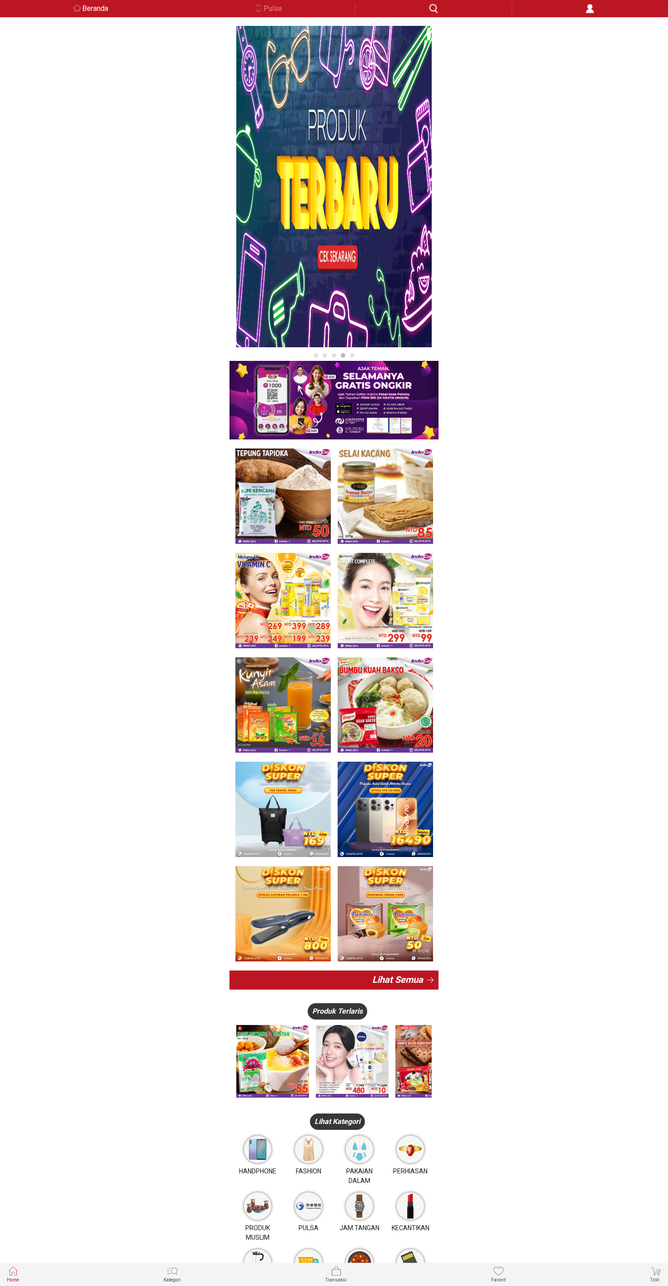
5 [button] (352, 355)
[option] (334, 186)
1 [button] (316, 355)
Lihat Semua (397, 979)
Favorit (498, 1279)
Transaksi (336, 1279)
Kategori (172, 1279)
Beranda (95, 8)
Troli (654, 1279)
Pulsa (273, 8)
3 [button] (334, 355)
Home (13, 1279)
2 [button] (325, 355)
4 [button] (343, 355)
